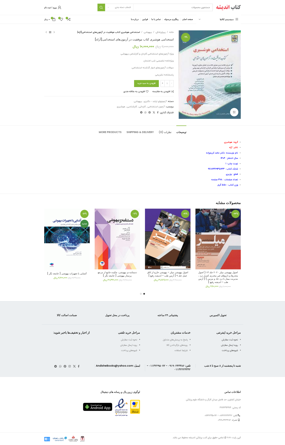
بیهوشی (148, 32)
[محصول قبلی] (54, 32)
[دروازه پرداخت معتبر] (135, 407)
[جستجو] (101, 7)
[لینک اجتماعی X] (154, 112)
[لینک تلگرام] (141, 112)
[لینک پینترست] (149, 112)
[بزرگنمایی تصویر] (234, 112)
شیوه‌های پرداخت (230, 350)
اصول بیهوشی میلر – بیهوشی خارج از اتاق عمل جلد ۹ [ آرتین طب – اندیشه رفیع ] (167, 274)
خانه (171, 32)
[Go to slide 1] (144, 294)
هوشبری (121, 106)
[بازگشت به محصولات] (50, 32)
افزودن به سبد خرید (146, 83)
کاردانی (142, 106)
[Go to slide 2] (141, 294)
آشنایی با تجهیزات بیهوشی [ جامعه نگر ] (67, 273)
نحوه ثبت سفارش (230, 340)
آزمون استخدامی (156, 106)
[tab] (181, 130)
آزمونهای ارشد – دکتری (155, 101)
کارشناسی (132, 106)
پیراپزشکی (161, 32)
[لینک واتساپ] (145, 112)
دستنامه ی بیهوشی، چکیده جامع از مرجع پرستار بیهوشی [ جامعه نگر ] (117, 274)
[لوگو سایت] (228, 7)
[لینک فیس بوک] (157, 112)
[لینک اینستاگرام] (69, 366)
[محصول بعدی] (46, 32)
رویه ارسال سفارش (229, 345)
